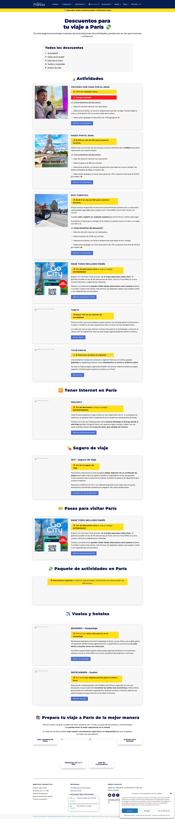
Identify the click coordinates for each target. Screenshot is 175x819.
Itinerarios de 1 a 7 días (41, 791)
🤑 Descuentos (94, 4)
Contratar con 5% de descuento (85, 493)
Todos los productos (40, 799)
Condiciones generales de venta (56, 816)
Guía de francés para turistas (43, 796)
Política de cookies (129, 815)
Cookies (68, 816)
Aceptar (130, 811)
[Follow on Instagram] (113, 795)
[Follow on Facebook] (117, 795)
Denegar (147, 811)
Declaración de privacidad (143, 815)
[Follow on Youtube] (109, 795)
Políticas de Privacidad (39, 816)
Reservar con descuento (82, 123)
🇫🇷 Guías (134, 4)
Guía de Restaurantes (40, 794)
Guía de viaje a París (40, 788)
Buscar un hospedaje (81, 659)
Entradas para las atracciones (80, 788)
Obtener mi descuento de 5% (84, 297)
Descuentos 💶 (75, 791)
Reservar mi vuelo (79, 699)
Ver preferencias (164, 811)
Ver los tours (77, 375)
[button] (171, 794)
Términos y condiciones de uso (161, 815)
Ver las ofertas (78, 337)
